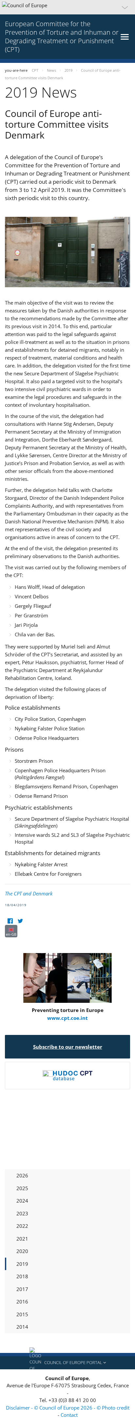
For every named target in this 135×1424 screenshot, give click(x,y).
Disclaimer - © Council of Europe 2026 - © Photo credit (67, 1407)
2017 (22, 1289)
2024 (22, 1200)
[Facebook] (10, 921)
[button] (67, 7)
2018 (22, 1276)
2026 (22, 1175)
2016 (22, 1301)
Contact (69, 1415)
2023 (22, 1213)
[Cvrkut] (20, 921)
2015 (22, 1314)
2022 (22, 1226)
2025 (22, 1188)
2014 (22, 1326)
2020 (22, 1251)
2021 (22, 1238)
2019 (22, 1264)
